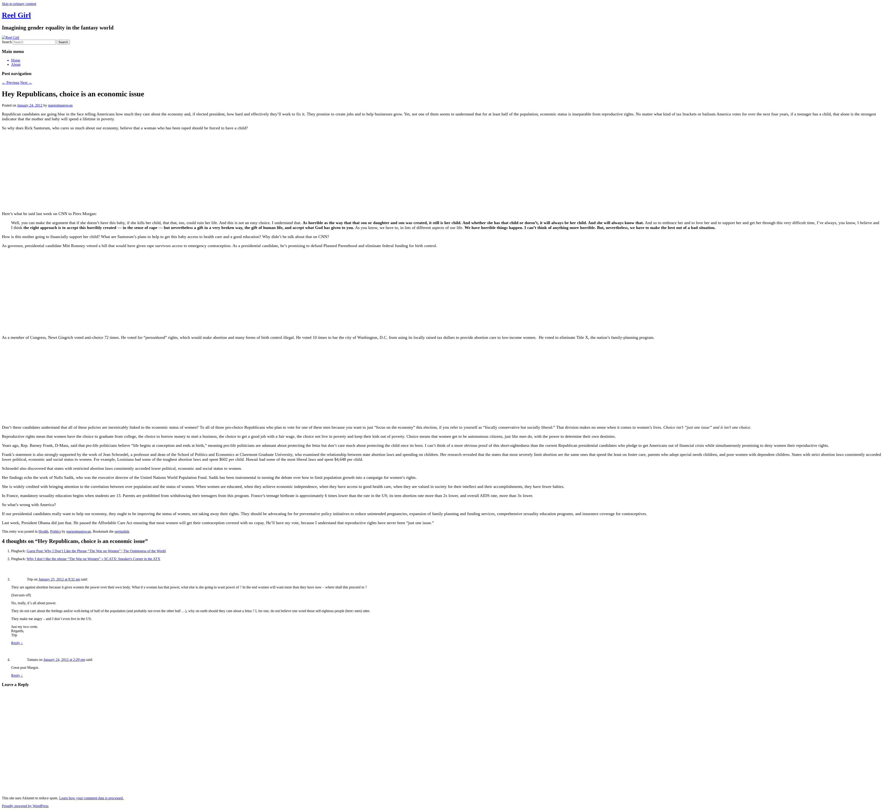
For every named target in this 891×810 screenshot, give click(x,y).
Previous (10, 83)
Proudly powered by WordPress (25, 806)
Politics (55, 531)
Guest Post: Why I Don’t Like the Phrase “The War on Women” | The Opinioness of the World (96, 551)
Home (15, 60)
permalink (122, 531)
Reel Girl (16, 15)
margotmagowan (60, 105)
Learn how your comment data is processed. (91, 798)
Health (43, 531)
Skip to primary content (19, 4)
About (15, 64)
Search (7, 42)
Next (26, 83)
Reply (17, 643)
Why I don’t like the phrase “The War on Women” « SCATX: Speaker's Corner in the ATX (93, 559)
